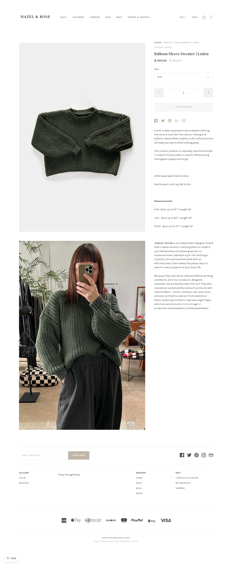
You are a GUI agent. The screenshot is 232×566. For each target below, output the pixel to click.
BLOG (138, 488)
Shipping (180, 488)
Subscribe (78, 455)
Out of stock (183, 107)
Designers (78, 17)
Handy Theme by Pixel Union (106, 541)
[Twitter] (189, 455)
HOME (139, 478)
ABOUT (139, 493)
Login (195, 17)
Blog (108, 17)
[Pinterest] (196, 455)
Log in (22, 478)
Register (24, 483)
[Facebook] (182, 455)
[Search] (211, 18)
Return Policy (183, 483)
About (119, 17)
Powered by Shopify (129, 541)
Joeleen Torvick (163, 47)
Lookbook (95, 17)
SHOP (139, 483)
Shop (62, 17)
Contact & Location (138, 17)
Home (157, 42)
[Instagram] (204, 455)
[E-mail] (211, 455)
